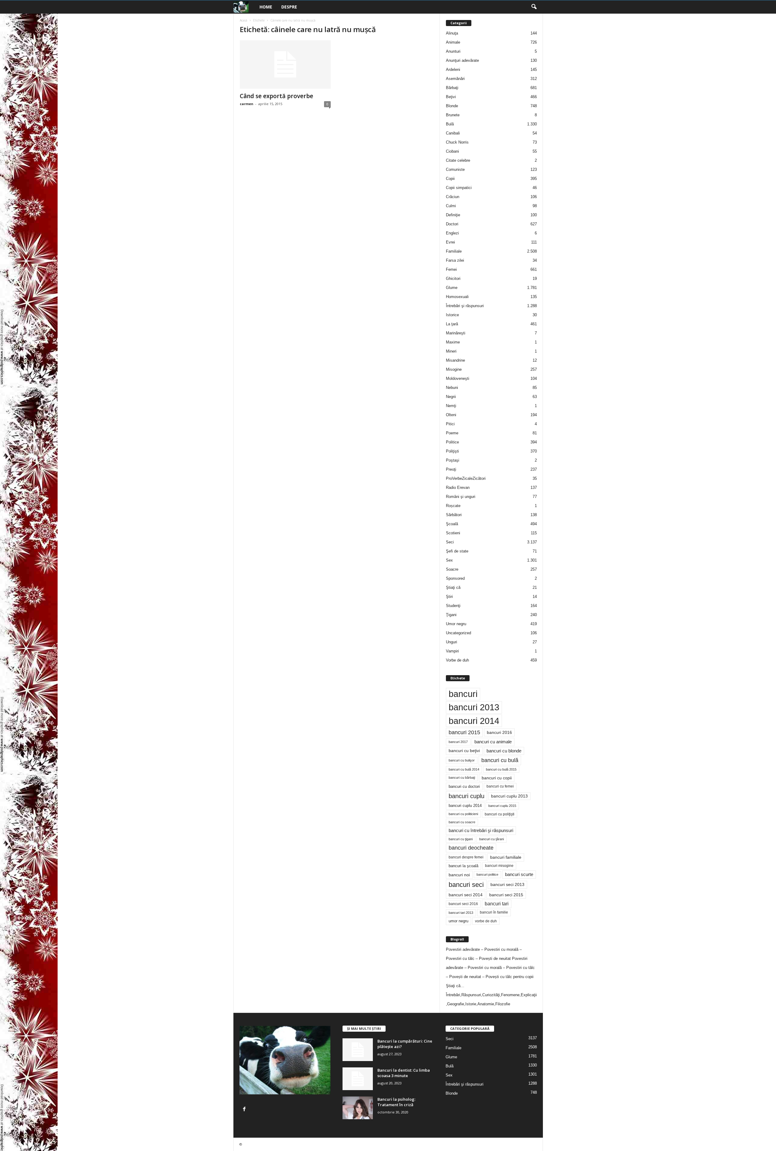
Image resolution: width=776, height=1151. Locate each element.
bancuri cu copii (497, 777)
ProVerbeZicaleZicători (466, 478)
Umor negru (456, 624)
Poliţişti (452, 451)
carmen (246, 103)
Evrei (450, 242)
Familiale (454, 251)
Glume (451, 287)
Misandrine (455, 360)
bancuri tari (497, 903)
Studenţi (453, 605)
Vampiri (452, 651)
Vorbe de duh (457, 660)
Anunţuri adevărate (462, 60)
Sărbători (454, 514)
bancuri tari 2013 (461, 912)
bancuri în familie (494, 912)
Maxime (453, 342)
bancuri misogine (499, 866)
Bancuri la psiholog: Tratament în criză (396, 1101)
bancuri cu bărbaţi (462, 777)
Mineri (451, 351)
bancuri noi (459, 874)
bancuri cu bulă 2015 (501, 769)
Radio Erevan (458, 487)
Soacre (452, 569)
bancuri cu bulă (499, 760)
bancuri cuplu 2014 (465, 805)
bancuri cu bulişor (462, 760)
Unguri (451, 642)
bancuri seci (466, 884)
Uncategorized (458, 633)
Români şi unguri (460, 496)
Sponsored (455, 578)
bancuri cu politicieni (463, 814)
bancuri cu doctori (464, 786)
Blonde (452, 106)
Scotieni (453, 533)
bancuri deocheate (471, 848)
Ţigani (451, 614)
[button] (533, 7)
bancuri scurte (519, 874)
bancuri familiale (505, 857)
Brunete (453, 115)
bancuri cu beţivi (464, 750)
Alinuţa (452, 33)
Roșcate (453, 505)
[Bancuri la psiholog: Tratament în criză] (358, 1107)
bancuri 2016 (499, 732)
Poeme (452, 433)
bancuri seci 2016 (463, 904)
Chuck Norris (457, 142)
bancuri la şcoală (463, 866)
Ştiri (449, 596)
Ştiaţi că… (455, 985)
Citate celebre (458, 160)
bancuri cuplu (466, 796)
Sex (449, 560)
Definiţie (453, 215)
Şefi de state (457, 551)
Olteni (451, 415)
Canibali (453, 133)
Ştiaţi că (453, 587)
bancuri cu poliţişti (499, 814)
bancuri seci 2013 (507, 884)
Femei (451, 269)
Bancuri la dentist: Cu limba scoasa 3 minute (403, 1072)
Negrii (451, 396)
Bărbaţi (452, 87)
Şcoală (452, 524)
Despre (289, 7)
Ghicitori (453, 278)
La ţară (452, 324)
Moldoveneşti (457, 378)
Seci (450, 542)
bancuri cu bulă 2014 (464, 769)
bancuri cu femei (500, 786)
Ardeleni (453, 69)
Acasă (243, 20)
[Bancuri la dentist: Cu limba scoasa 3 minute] (358, 1078)
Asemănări (455, 78)
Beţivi (451, 97)
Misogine (454, 369)
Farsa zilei (455, 260)
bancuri (463, 694)
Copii (450, 178)
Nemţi (451, 405)
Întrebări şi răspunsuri (465, 306)
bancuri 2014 (474, 721)
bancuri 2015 (464, 732)
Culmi (451, 206)
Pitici (450, 424)
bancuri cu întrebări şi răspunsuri (481, 830)
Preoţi (451, 469)
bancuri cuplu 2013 (509, 796)
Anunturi (453, 51)
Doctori (452, 224)
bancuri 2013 (474, 707)
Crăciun (452, 196)
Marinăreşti (455, 333)
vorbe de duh (486, 921)
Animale (453, 42)
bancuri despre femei (466, 857)
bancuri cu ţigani (461, 839)
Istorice (452, 315)
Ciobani (452, 151)
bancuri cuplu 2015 (502, 806)
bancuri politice (487, 874)
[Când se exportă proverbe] (285, 64)
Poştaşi (452, 460)
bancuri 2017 (458, 742)
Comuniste (455, 169)
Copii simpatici (459, 187)
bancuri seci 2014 (466, 894)
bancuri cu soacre (462, 822)
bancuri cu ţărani (491, 839)
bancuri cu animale (493, 741)
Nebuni (452, 387)
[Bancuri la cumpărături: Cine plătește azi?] (358, 1049)
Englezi (452, 233)
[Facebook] (245, 1109)
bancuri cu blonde (504, 750)
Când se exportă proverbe (276, 96)
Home (265, 7)
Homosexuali (457, 296)
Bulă (450, 124)
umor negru (458, 921)
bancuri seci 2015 (506, 894)
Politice (452, 442)
